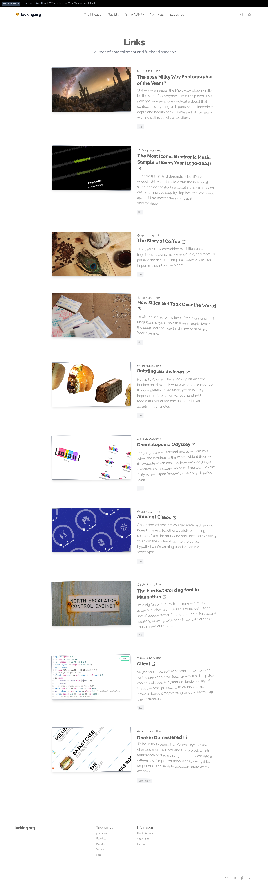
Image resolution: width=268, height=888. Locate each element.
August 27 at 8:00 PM (32, 3)
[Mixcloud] (226, 878)
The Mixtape (92, 14)
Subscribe (177, 14)
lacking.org (25, 827)
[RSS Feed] (249, 14)
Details (100, 844)
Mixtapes (101, 833)
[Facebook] (242, 878)
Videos (100, 849)
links (158, 70)
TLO (140, 126)
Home (141, 844)
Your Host (157, 14)
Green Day (145, 780)
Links (99, 854)
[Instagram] (234, 878)
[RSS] (249, 878)
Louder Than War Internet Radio (77, 3)
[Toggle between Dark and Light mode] (242, 14)
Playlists (113, 14)
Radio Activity (134, 14)
